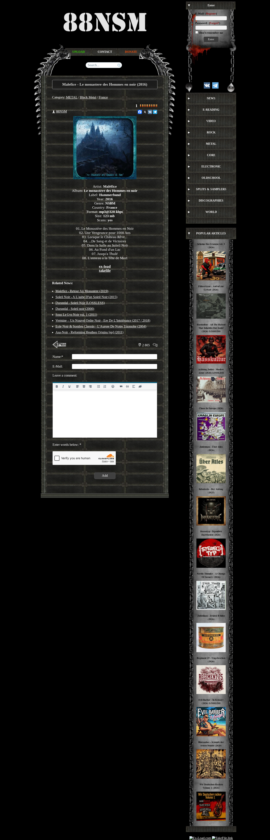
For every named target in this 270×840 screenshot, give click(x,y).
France (103, 97)
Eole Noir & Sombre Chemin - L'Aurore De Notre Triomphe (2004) (100, 326)
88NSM (61, 111)
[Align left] (77, 386)
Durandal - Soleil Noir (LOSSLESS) (80, 303)
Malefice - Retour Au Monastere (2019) (81, 291)
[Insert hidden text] (140, 386)
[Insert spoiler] (134, 386)
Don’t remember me (211, 32)
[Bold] (57, 386)
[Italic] (63, 386)
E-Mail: (200, 13)
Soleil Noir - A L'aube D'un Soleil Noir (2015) (86, 297)
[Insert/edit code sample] (127, 386)
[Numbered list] (104, 386)
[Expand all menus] (189, 87)
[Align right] (90, 386)
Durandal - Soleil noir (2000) (74, 309)
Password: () (207, 23)
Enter (211, 39)
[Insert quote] (121, 386)
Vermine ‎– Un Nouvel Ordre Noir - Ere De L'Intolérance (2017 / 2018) (102, 320)
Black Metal (88, 97)
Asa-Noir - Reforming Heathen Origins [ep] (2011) (89, 332)
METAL (71, 97)
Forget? (214, 23)
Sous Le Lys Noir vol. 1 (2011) (76, 314)
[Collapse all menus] (231, 87)
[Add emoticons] (113, 386)
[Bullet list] (98, 386)
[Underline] (69, 386)
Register (211, 13)
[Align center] (84, 386)
